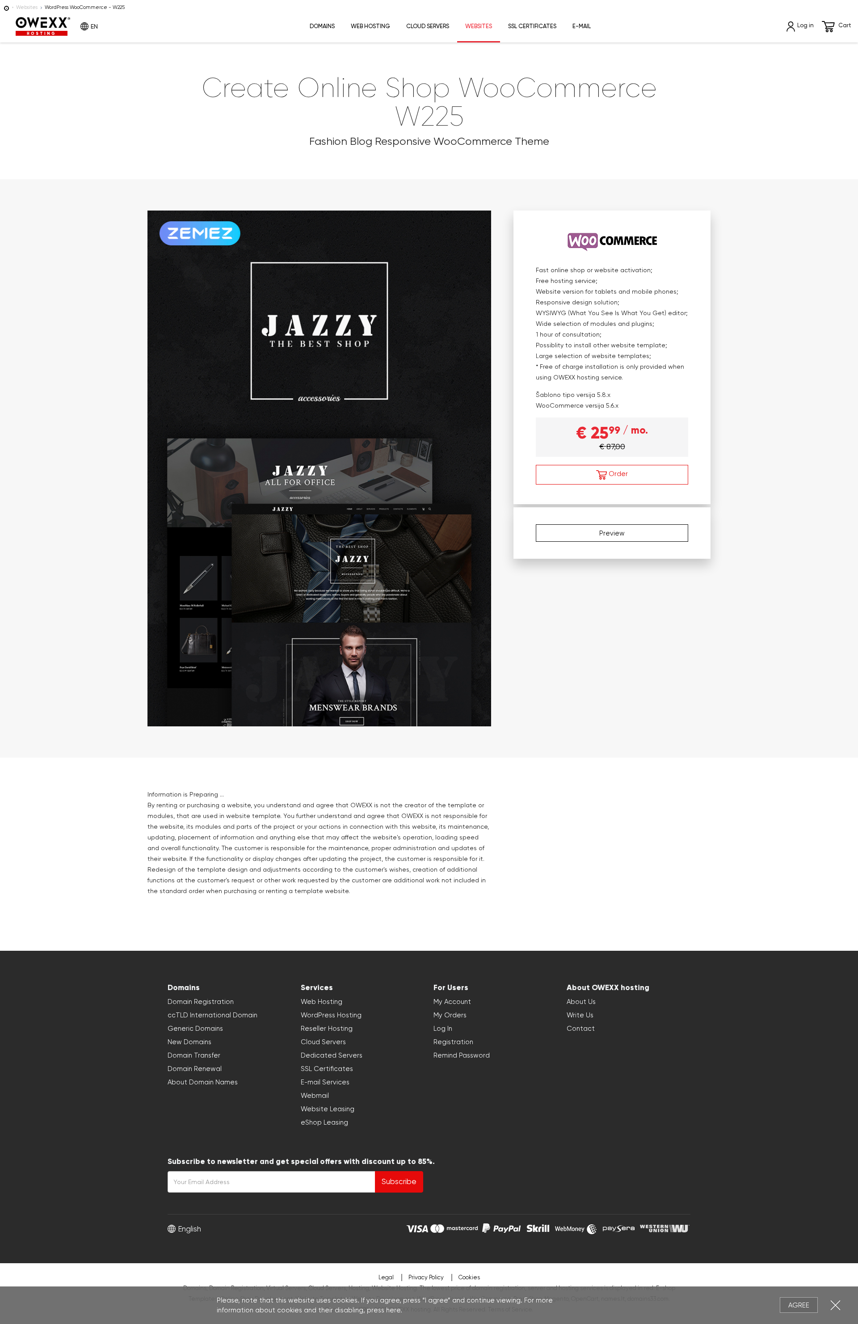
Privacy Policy (426, 1277)
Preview (612, 533)
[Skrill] (538, 1227)
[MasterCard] (454, 1227)
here (393, 1310)
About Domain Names (203, 1082)
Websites (27, 7)
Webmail (315, 1096)
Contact (581, 1029)
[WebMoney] (576, 1227)
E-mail (581, 26)
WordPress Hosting (331, 1015)
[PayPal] (501, 1227)
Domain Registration (201, 1002)
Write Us (580, 1015)
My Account (452, 1002)
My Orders (450, 1015)
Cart (844, 25)
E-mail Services (325, 1082)
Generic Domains (195, 1029)
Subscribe (399, 1181)
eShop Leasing (324, 1122)
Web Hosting (370, 26)
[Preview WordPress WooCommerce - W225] (319, 466)
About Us (581, 1002)
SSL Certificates (532, 26)
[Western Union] (664, 1227)
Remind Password (461, 1055)
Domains (322, 26)
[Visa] (417, 1227)
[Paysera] (618, 1227)
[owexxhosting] (6, 7)
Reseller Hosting (327, 1029)
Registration (453, 1042)
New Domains (189, 1042)
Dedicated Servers (331, 1055)
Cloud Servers (427, 26)
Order (617, 474)
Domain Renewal (195, 1069)
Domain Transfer (194, 1055)
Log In (442, 1029)
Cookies (469, 1277)
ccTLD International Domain (212, 1015)
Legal (386, 1277)
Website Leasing (327, 1109)
